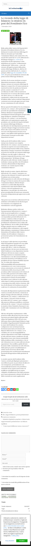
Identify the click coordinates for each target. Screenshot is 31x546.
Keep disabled (9, 540)
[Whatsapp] (17, 389)
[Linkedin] (11, 389)
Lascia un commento (9, 417)
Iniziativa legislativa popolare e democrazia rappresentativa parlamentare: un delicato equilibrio (15, 421)
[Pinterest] (14, 389)
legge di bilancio (11, 414)
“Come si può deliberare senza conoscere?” (16, 426)
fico (4, 414)
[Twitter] (5, 389)
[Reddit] (8, 389)
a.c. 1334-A (17, 59)
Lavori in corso (7, 412)
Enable (22, 540)
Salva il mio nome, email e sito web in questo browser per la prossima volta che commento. (16, 468)
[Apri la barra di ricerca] (29, 13)
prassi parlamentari (22, 414)
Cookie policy (15, 535)
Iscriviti (26, 404)
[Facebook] (2, 389)
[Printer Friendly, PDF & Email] (5, 31)
